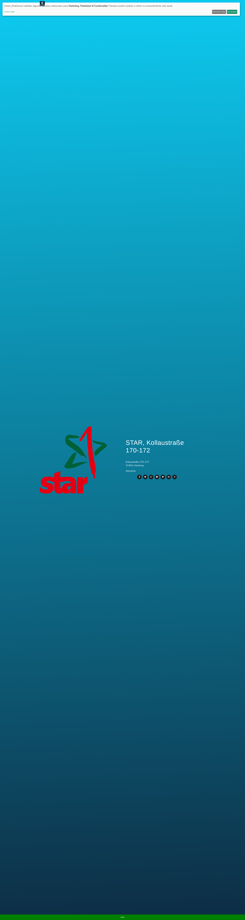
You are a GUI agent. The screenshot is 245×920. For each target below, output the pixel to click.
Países (141, 3)
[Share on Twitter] (145, 477)
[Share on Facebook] (139, 477)
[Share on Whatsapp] (151, 477)
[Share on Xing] (174, 477)
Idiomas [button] (199, 3)
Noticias (127, 3)
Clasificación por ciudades (160, 3)
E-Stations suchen (184, 3)
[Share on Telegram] (157, 477)
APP (135, 3)
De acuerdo (232, 11)
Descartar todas (219, 11)
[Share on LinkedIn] (168, 477)
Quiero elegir (9, 11)
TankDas (51, 3)
